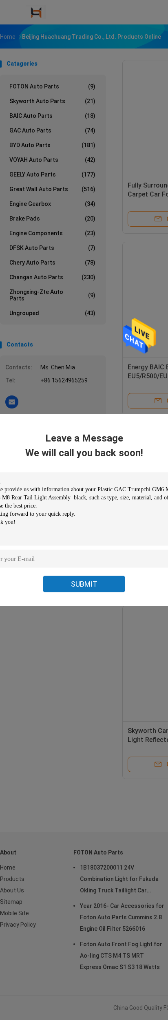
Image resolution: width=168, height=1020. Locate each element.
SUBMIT (84, 584)
